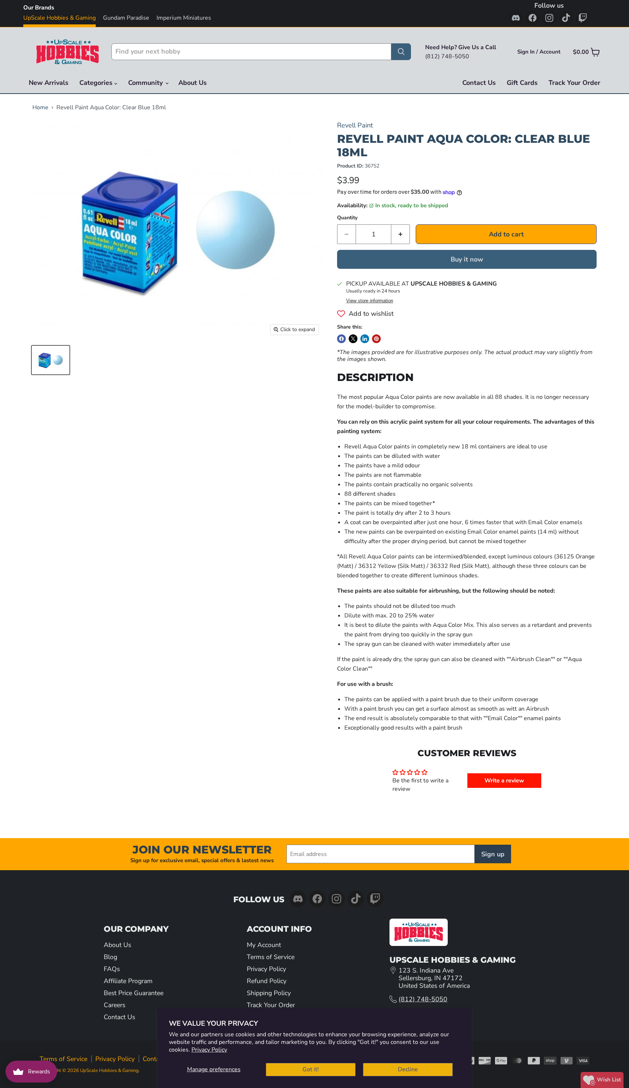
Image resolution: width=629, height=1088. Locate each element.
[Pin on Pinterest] (376, 338)
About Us (192, 82)
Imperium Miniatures (184, 18)
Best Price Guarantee (133, 993)
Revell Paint (355, 125)
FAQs (112, 969)
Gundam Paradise (126, 18)
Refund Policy (266, 981)
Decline (408, 1069)
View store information (369, 300)
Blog (110, 957)
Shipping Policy (269, 993)
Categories (96, 82)
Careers (114, 1005)
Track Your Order (574, 82)
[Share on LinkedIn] (364, 338)
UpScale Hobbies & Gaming (59, 18)
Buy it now (467, 259)
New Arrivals (48, 82)
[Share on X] (353, 338)
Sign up (493, 854)
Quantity (347, 218)
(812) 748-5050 (423, 999)
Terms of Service (270, 957)
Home (40, 107)
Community (146, 82)
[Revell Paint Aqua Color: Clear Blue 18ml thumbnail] (51, 360)
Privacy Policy (209, 1050)
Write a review (504, 781)
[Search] (401, 51)
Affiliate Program (128, 981)
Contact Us (479, 82)
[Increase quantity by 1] (400, 234)
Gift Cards (522, 82)
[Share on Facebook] (341, 338)
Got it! (310, 1069)
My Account (264, 944)
